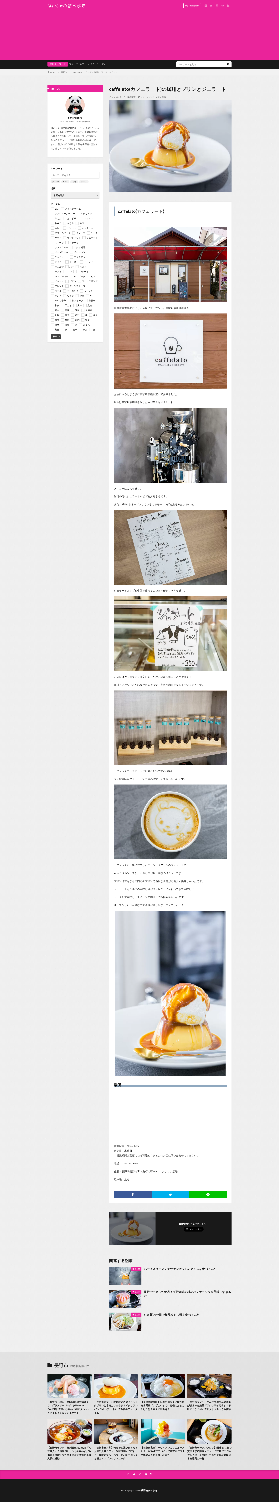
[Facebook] (133, 1194)
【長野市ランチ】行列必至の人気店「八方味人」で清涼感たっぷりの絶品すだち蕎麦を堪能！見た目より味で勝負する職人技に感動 (69, 1453)
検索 (55, 336)
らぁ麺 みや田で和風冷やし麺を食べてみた (172, 1314)
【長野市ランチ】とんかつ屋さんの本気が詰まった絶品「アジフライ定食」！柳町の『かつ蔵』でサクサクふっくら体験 (209, 1405)
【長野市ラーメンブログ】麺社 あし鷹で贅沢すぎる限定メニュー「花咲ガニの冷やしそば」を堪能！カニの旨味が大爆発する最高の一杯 (209, 1453)
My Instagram (192, 5)
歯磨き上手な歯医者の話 (81, 144)
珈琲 (164, 97)
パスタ (91, 64)
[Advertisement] (139, 35)
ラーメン (100, 64)
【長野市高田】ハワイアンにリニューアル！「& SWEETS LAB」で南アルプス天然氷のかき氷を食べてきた (163, 1451)
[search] (228, 64)
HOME (53, 72)
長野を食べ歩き (149, 1490)
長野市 (64, 72)
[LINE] (208, 1194)
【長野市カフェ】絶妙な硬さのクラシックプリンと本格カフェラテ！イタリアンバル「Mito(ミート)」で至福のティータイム (116, 1407)
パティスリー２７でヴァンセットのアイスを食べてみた (180, 1269)
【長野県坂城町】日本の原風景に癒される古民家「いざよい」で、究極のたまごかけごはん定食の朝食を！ (162, 1405)
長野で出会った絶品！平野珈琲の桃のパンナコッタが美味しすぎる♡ (187, 1294)
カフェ (83, 64)
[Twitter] (170, 1194)
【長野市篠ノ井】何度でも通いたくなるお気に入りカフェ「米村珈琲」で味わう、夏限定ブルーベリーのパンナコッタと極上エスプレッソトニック (116, 1453)
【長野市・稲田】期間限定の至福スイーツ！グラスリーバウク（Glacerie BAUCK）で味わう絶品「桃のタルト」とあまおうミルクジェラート (69, 1407)
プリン (158, 97)
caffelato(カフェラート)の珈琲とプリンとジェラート (94, 72)
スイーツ (73, 64)
